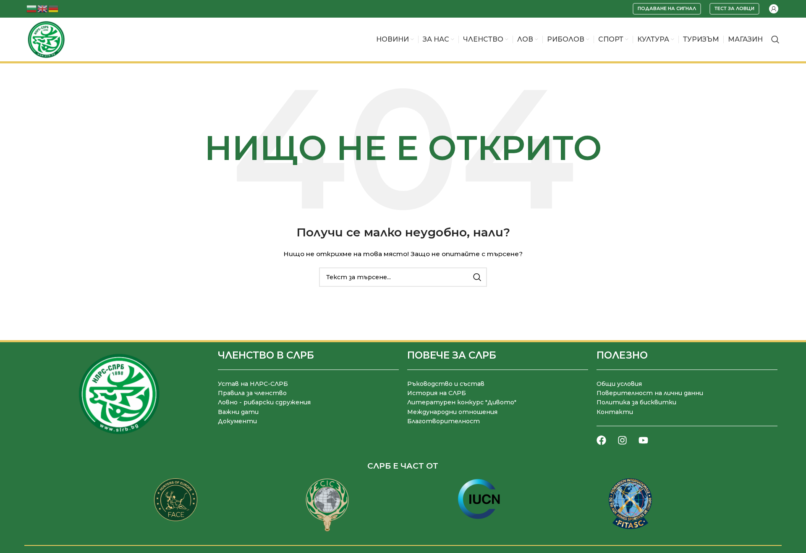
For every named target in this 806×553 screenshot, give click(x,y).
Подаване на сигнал (667, 8)
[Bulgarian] (31, 8)
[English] (42, 8)
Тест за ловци (734, 8)
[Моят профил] (774, 8)
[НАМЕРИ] (477, 277)
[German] (53, 8)
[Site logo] (46, 39)
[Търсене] (775, 39)
